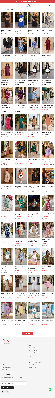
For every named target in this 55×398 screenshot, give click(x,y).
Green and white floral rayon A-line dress (47, 106)
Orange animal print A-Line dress (34, 133)
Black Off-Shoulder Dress (33, 31)
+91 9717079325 (28, 1)
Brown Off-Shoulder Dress (6, 31)
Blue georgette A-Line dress (34, 321)
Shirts (30, 345)
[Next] (50, 1)
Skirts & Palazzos (33, 348)
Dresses (31, 343)
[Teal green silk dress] (21, 122)
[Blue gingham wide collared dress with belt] (34, 45)
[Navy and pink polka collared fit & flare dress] (21, 95)
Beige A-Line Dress (6, 186)
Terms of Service (33, 364)
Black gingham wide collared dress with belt (48, 31)
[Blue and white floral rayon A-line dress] (34, 95)
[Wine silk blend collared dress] (7, 70)
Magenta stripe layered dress (48, 213)
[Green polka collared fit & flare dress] (34, 149)
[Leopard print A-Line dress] (48, 256)
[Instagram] (7, 391)
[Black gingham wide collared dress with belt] (48, 20)
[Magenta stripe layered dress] (48, 203)
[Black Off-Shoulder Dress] (34, 20)
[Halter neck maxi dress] (7, 230)
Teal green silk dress (20, 132)
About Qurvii (4, 369)
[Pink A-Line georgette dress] (48, 283)
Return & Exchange (6, 367)
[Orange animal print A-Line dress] (34, 122)
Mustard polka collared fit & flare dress (21, 187)
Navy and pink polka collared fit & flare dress (20, 107)
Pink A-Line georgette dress (47, 294)
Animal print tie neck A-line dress (33, 81)
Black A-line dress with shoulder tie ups (34, 187)
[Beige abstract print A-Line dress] (48, 176)
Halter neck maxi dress (7, 240)
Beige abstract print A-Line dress (48, 187)
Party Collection (33, 350)
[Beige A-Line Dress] (7, 176)
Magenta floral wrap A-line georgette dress (7, 133)
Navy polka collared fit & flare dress (20, 160)
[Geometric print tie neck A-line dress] (21, 70)
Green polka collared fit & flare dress (34, 160)
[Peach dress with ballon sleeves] (48, 122)
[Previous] (4, 1)
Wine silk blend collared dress (5, 81)
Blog (2, 362)
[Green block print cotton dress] (7, 203)
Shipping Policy (33, 367)
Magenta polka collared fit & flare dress (5, 107)
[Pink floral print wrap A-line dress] (48, 230)
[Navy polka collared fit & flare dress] (21, 149)
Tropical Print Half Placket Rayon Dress (20, 213)
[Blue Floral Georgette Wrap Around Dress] (48, 310)
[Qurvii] (27, 5)
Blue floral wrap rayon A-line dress (20, 56)
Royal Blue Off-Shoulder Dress (19, 31)
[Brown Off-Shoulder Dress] (7, 20)
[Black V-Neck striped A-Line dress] (34, 203)
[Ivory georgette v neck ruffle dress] (7, 283)
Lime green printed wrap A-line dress (33, 240)
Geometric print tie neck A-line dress (20, 81)
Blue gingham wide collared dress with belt (34, 56)
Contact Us (4, 364)
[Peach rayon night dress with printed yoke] (7, 149)
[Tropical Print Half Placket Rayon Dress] (21, 203)
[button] (52, 5)
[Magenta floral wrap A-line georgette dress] (7, 122)
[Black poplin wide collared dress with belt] (7, 45)
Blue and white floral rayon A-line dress (33, 106)
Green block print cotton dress (5, 213)
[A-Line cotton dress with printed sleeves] (21, 283)
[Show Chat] (50, 389)
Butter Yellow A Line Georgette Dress (20, 321)
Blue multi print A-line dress (7, 267)
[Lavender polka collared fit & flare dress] (48, 149)
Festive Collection (33, 353)
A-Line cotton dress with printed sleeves (20, 294)
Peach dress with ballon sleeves (46, 133)
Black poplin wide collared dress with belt (7, 56)
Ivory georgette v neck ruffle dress (7, 294)
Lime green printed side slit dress (20, 240)
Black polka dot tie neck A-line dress (46, 81)
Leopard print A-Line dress (47, 267)
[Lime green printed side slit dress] (21, 230)
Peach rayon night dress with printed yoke (7, 160)
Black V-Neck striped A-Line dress (33, 213)
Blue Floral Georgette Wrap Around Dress (47, 321)
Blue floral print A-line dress (20, 267)
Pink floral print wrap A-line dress (47, 240)
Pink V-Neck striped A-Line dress (33, 267)
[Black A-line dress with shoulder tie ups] (34, 176)
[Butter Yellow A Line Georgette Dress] (21, 310)
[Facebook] (3, 391)
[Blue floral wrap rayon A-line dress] (21, 45)
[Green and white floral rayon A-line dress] (48, 95)
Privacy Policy (32, 360)
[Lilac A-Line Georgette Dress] (7, 310)
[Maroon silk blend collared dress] (48, 45)
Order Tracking (5, 360)
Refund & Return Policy (35, 362)
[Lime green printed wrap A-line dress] (34, 230)
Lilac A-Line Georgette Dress (7, 321)
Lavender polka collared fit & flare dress (46, 161)
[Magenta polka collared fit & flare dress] (7, 95)
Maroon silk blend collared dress (46, 56)
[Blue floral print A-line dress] (21, 256)
